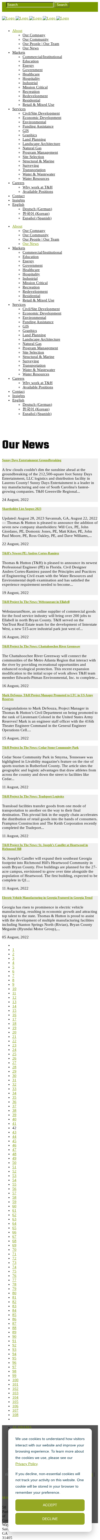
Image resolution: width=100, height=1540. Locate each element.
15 (14, 1010)
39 (14, 1115)
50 (14, 1163)
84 (14, 1310)
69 (14, 1245)
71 (14, 1254)
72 (14, 1258)
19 (14, 1028)
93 (14, 1349)
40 (14, 1119)
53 (14, 1176)
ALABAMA (22, 1427)
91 (14, 1341)
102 (15, 1389)
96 (14, 1363)
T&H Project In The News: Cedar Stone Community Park (40, 747)
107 (15, 1410)
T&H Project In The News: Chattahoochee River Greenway (41, 646)
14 (14, 1006)
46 (14, 1145)
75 (14, 1271)
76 (14, 1276)
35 (14, 1097)
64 (14, 1223)
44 (14, 1136)
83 (14, 1306)
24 (14, 1050)
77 (14, 1280)
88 (14, 1328)
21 (14, 1037)
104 (15, 1397)
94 (14, 1354)
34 (14, 1093)
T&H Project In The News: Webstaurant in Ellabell (35, 602)
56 (14, 1189)
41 (14, 1123)
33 (14, 1089)
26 (14, 1058)
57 (14, 1193)
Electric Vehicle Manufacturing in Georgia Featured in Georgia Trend (47, 898)
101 (15, 1384)
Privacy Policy (26, 1464)
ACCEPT (50, 1505)
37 (14, 1106)
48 (14, 1154)
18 (14, 1023)
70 (14, 1249)
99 (14, 1376)
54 (14, 1180)
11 (14, 993)
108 (15, 1415)
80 (14, 1293)
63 (14, 1219)
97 (14, 1367)
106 (15, 1406)
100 (15, 1380)
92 (14, 1345)
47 (14, 1150)
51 (14, 1167)
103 (15, 1393)
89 (14, 1332)
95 (14, 1358)
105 (15, 1402)
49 (14, 1158)
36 (14, 1102)
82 (14, 1302)
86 (14, 1319)
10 (14, 989)
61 (14, 1210)
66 (14, 1232)
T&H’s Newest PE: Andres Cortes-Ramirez (30, 553)
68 (14, 1241)
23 (14, 1045)
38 (14, 1110)
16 (14, 1015)
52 (14, 1171)
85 (14, 1315)
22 (14, 1041)
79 (14, 1289)
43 (14, 1132)
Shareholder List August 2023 (21, 509)
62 (14, 1215)
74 (14, 1267)
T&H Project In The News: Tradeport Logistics (33, 796)
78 (14, 1284)
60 (14, 1206)
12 (14, 997)
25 (14, 1054)
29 (14, 1071)
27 (14, 1063)
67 (14, 1236)
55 (14, 1184)
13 (14, 1002)
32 (14, 1084)
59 (14, 1202)
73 (14, 1263)
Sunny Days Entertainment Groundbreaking (31, 460)
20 (14, 1032)
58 (14, 1197)
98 (14, 1371)
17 (14, 1019)
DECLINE (50, 1519)
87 (14, 1323)
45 (14, 1141)
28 (14, 1067)
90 (14, 1336)
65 (14, 1228)
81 (14, 1297)
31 (14, 1080)
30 (14, 1076)
